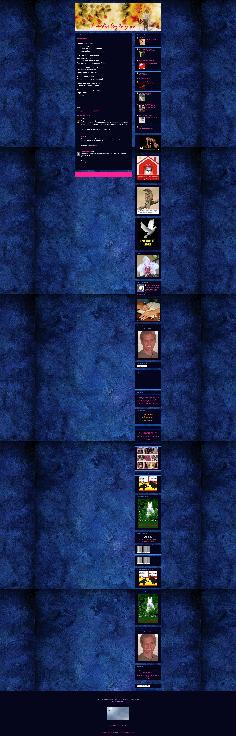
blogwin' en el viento (145, 49)
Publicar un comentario (85, 166)
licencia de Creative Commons (150, 540)
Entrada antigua (125, 174)
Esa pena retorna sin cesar (146, 128)
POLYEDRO (142, 38)
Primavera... (149, 94)
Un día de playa (143, 74)
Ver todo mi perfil (141, 294)
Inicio (105, 174)
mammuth (115, 732)
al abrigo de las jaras (145, 115)
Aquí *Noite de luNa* (145, 93)
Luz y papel (142, 73)
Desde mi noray (143, 127)
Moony (83, 136)
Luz (82, 118)
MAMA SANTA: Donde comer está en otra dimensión (152, 107)
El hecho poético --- (151, 50)
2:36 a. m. (83, 148)
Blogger (132, 732)
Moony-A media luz (84, 111)
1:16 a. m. (83, 133)
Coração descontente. (151, 63)
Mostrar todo (156, 131)
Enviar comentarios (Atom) (107, 178)
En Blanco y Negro (144, 78)
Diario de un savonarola (146, 104)
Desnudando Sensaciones (147, 82)
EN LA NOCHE (150, 83)
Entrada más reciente (84, 174)
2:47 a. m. (83, 162)
